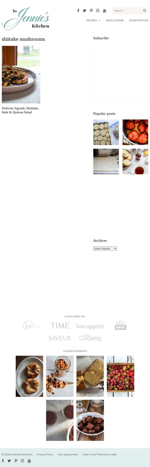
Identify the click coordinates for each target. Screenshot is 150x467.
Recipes (92, 20)
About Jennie (115, 20)
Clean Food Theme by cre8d (99, 454)
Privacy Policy (45, 454)
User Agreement (68, 454)
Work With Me (138, 20)
